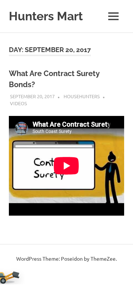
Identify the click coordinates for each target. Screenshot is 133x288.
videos (18, 103)
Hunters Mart (46, 16)
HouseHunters (82, 96)
